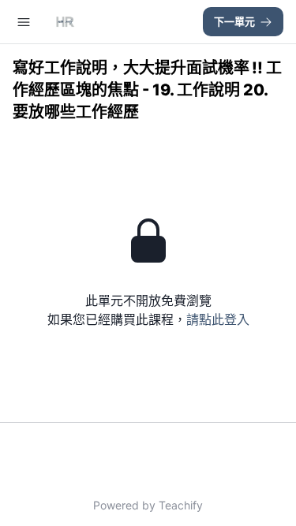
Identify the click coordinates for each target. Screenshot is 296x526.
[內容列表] (24, 22)
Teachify (181, 505)
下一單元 (234, 21)
